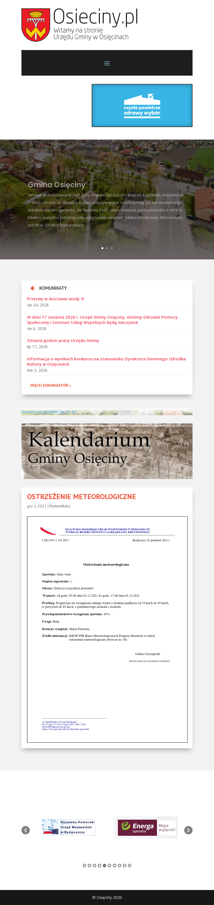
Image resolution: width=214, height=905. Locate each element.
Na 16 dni (68, 411)
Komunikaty (60, 506)
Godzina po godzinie (39, 411)
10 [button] (129, 865)
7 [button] (114, 865)
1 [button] (84, 865)
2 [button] (89, 865)
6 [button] (109, 865)
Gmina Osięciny (57, 179)
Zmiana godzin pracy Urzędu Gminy (63, 340)
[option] (68, 827)
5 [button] (104, 865)
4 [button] (99, 865)
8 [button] (119, 865)
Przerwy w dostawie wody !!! (55, 298)
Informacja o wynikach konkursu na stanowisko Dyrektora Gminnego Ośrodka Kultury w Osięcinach (106, 361)
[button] (25, 830)
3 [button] (94, 865)
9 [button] (124, 865)
